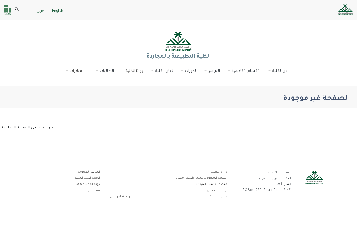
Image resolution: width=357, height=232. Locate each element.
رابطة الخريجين (120, 197)
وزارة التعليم (219, 172)
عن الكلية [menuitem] (277, 73)
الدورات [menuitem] (188, 73)
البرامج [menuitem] (212, 73)
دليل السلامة (218, 197)
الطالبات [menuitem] (104, 73)
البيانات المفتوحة (89, 172)
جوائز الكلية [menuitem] (135, 71)
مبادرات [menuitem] (73, 73)
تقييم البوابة (92, 190)
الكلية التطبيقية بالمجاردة (178, 57)
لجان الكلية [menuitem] (161, 73)
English (57, 11)
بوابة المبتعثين (217, 190)
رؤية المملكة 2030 (88, 184)
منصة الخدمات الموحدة (211, 184)
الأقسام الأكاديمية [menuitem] (244, 73)
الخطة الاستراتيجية (87, 178)
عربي (40, 11)
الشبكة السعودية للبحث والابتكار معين (201, 178)
